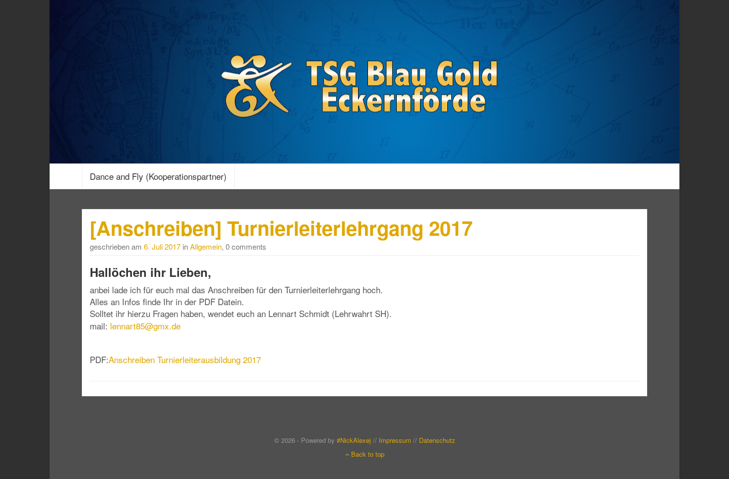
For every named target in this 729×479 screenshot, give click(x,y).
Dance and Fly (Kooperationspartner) (158, 176)
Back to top (366, 454)
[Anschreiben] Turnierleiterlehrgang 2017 (281, 227)
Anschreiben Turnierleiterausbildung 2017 (185, 359)
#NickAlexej (354, 440)
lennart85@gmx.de (145, 325)
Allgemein (206, 246)
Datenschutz (437, 440)
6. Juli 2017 (162, 246)
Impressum (395, 440)
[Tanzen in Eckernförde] (364, 80)
